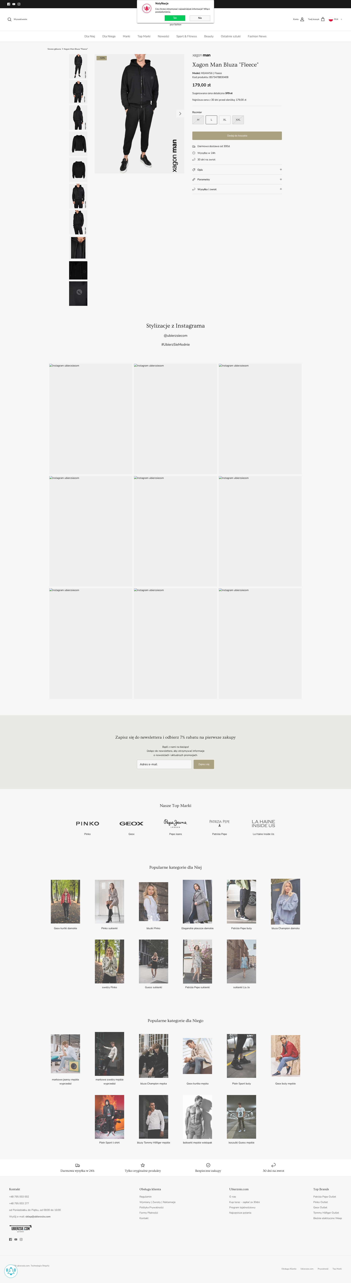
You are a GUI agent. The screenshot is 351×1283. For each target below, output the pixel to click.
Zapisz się (203, 764)
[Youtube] (13, 4)
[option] (139, 113)
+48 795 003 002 (19, 1196)
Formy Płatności (148, 1212)
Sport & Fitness (186, 36)
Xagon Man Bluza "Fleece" (76, 48)
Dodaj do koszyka (237, 135)
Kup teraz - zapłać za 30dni (244, 1202)
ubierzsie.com (23, 1265)
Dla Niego (109, 36)
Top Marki (143, 36)
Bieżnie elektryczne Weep (327, 1218)
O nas (232, 1196)
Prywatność (323, 1268)
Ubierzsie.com (307, 1268)
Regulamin (145, 1196)
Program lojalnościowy (242, 1207)
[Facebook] (8, 4)
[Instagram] (19, 4)
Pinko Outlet (320, 1202)
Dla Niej (89, 36)
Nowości (163, 36)
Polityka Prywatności (151, 1207)
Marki (126, 36)
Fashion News (257, 36)
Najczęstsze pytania (240, 1212)
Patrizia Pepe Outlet (324, 1196)
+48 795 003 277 (19, 1203)
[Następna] (180, 114)
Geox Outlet (320, 1207)
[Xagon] (201, 56)
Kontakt (143, 1218)
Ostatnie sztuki (231, 36)
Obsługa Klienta (289, 1268)
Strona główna (54, 48)
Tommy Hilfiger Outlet (326, 1212)
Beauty (209, 36)
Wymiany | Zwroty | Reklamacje (157, 1202)
